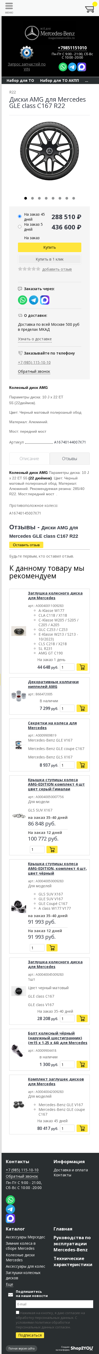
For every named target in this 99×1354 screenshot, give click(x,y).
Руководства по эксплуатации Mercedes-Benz (72, 1243)
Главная (63, 1229)
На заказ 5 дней (33, 227)
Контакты (17, 1161)
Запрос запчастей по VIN (27, 67)
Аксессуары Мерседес (25, 1236)
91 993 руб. (42, 922)
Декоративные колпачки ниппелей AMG (53, 684)
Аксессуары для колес (25, 1266)
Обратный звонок (34, 371)
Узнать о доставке (35, 338)
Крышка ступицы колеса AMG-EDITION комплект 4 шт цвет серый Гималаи (56, 784)
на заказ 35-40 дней (48, 818)
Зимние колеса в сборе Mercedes (21, 1246)
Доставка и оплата (71, 1169)
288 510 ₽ (66, 216)
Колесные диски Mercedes (20, 1257)
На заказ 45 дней (34, 217)
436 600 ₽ (66, 227)
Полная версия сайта (21, 1348)
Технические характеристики (73, 1261)
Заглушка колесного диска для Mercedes (55, 595)
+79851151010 (72, 48)
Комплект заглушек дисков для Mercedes (56, 1081)
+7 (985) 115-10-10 (34, 362)
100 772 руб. (43, 839)
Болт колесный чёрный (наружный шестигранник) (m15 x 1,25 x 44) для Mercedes (57, 1038)
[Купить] (82, 667)
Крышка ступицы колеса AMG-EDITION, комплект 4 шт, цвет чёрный (57, 868)
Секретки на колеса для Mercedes (52, 725)
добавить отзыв (57, 269)
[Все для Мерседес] (49, 33)
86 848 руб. (42, 824)
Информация (69, 1161)
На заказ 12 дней (45, 833)
